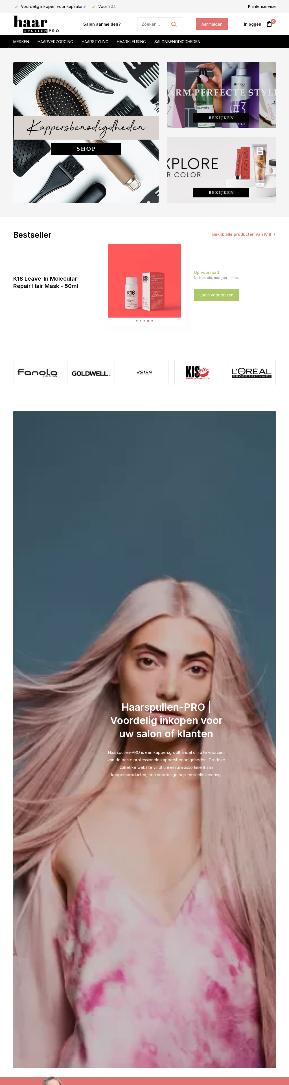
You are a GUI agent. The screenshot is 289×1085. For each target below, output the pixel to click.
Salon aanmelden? (102, 24)
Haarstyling (95, 41)
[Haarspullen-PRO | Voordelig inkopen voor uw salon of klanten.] (41, 24)
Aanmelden (212, 24)
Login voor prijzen (216, 294)
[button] (137, 321)
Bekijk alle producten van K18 (242, 234)
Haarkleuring (131, 41)
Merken (21, 41)
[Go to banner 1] (86, 132)
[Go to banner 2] (221, 95)
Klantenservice (262, 6)
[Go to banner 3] (221, 170)
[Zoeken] (174, 24)
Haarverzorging (55, 41)
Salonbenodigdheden (177, 41)
